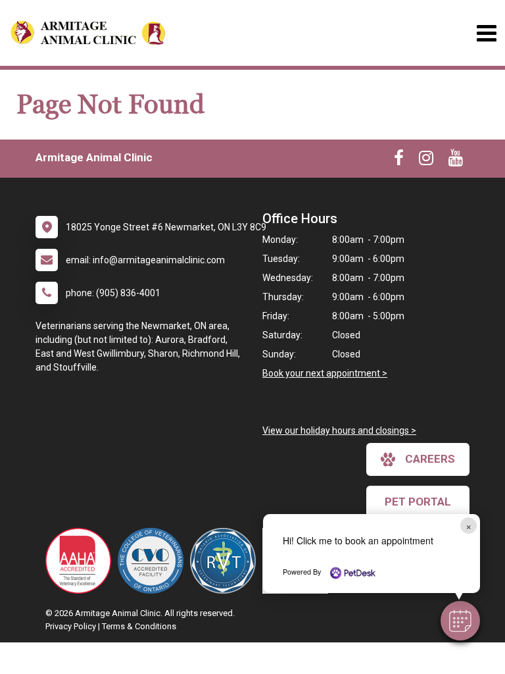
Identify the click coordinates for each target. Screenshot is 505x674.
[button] (460, 620)
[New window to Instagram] (426, 160)
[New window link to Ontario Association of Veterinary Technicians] (226, 561)
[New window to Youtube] (455, 160)
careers (430, 458)
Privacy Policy (70, 626)
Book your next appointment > (324, 373)
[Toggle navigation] (486, 33)
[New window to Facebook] (398, 160)
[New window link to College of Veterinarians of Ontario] (154, 561)
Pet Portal (418, 501)
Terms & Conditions (139, 626)
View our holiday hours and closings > (339, 430)
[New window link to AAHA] (81, 561)
